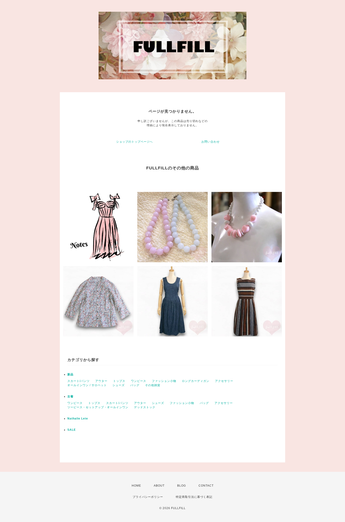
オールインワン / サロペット (87, 385)
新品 (70, 374)
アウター (101, 381)
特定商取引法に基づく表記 (194, 497)
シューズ (118, 385)
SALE (71, 429)
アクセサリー (224, 381)
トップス (119, 381)
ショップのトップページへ (134, 141)
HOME (136, 485)
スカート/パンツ (78, 381)
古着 (70, 396)
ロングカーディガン (195, 381)
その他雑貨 (152, 385)
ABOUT (159, 485)
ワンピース (138, 381)
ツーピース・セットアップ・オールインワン (97, 407)
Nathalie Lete (77, 418)
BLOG (181, 485)
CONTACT (206, 485)
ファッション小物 (164, 381)
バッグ (134, 385)
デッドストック (144, 407)
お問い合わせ (210, 141)
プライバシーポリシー (148, 497)
